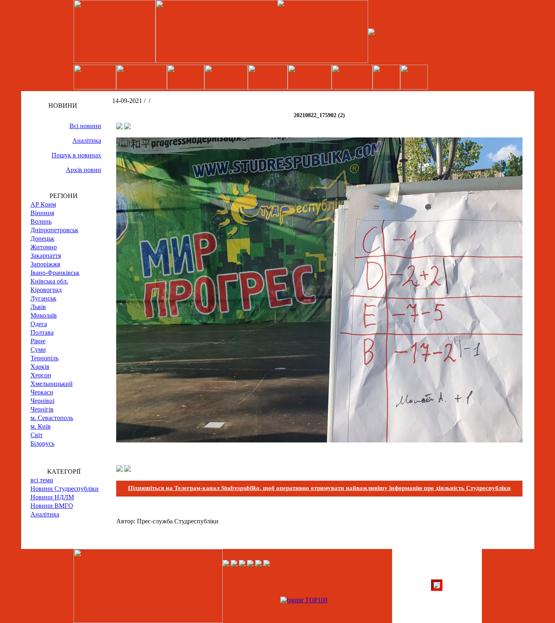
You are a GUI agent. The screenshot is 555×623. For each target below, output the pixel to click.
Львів (38, 306)
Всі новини (85, 125)
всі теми (41, 480)
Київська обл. (49, 281)
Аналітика (86, 140)
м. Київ (40, 426)
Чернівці (42, 400)
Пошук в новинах (76, 155)
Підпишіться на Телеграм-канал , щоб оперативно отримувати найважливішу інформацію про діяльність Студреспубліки (319, 488)
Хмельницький (51, 383)
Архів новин (83, 169)
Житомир (43, 247)
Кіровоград (46, 289)
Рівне (38, 341)
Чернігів (42, 409)
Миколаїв (43, 315)
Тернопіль (44, 358)
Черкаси (41, 392)
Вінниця (42, 212)
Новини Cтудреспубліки (64, 488)
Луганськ (43, 298)
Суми (38, 349)
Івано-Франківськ (55, 272)
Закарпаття (45, 255)
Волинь (41, 221)
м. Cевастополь (51, 417)
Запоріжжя (45, 264)
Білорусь (42, 443)
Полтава (42, 332)
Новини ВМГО (51, 505)
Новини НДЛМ (52, 497)
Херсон (40, 375)
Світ (36, 434)
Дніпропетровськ (54, 230)
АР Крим (43, 204)
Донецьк (42, 238)
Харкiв (40, 366)
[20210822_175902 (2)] (319, 440)
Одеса (38, 323)
